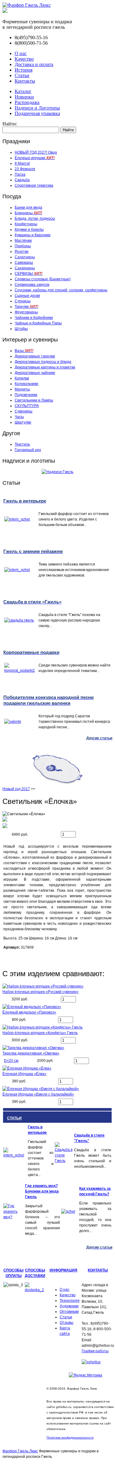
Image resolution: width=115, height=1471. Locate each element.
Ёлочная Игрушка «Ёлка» (24, 1074)
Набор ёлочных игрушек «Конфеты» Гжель (40, 1033)
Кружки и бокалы (29, 229)
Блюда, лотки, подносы (35, 218)
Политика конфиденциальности (70, 1437)
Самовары (24, 262)
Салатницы (25, 257)
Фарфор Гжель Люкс (20, 1451)
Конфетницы (26, 224)
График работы (95, 1351)
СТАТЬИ (14, 1118)
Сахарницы (25, 268)
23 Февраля (25, 169)
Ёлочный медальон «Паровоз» (29, 1012)
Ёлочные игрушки (35, 158)
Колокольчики (26, 384)
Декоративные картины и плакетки (45, 367)
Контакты (25, 81)
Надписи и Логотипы (37, 107)
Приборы (23, 246)
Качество (24, 59)
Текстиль (22, 444)
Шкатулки (23, 422)
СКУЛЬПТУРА (27, 406)
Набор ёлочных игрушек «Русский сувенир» (40, 992)
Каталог (23, 91)
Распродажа (27, 102)
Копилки (22, 378)
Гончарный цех (28, 450)
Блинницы (28, 213)
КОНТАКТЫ (98, 1270)
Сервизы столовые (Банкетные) (43, 279)
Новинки (24, 96)
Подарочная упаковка (37, 113)
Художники (69, 1306)
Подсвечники (26, 395)
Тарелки (26, 306)
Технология (70, 1300)
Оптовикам (69, 1311)
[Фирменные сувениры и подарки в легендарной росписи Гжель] (4, 11)
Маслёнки (23, 240)
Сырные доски (27, 295)
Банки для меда (28, 207)
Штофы (21, 329)
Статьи (22, 75)
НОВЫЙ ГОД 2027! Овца (36, 152)
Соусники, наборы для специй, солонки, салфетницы (61, 290)
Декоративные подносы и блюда (43, 362)
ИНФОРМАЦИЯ (63, 1270)
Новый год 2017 (16, 789)
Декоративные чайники (35, 373)
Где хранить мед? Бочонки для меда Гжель (42, 1191)
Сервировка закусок (32, 284)
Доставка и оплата (34, 64)
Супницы (23, 301)
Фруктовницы (26, 312)
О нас (21, 53)
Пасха (20, 174)
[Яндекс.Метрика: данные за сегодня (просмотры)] (85, 1375)
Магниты (22, 389)
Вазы (24, 351)
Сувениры (23, 411)
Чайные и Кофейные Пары (38, 323)
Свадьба (22, 180)
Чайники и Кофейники (34, 317)
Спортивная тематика (34, 185)
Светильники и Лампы (34, 400)
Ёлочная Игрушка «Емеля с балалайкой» (38, 1094)
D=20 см (11, 1060)
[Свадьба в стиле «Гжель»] (64, 1161)
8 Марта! (22, 163)
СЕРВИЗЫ (29, 273)
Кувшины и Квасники (32, 235)
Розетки (21, 251)
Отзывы (66, 1322)
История (23, 70)
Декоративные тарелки (35, 356)
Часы (19, 417)
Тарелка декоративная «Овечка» (30, 1053)
